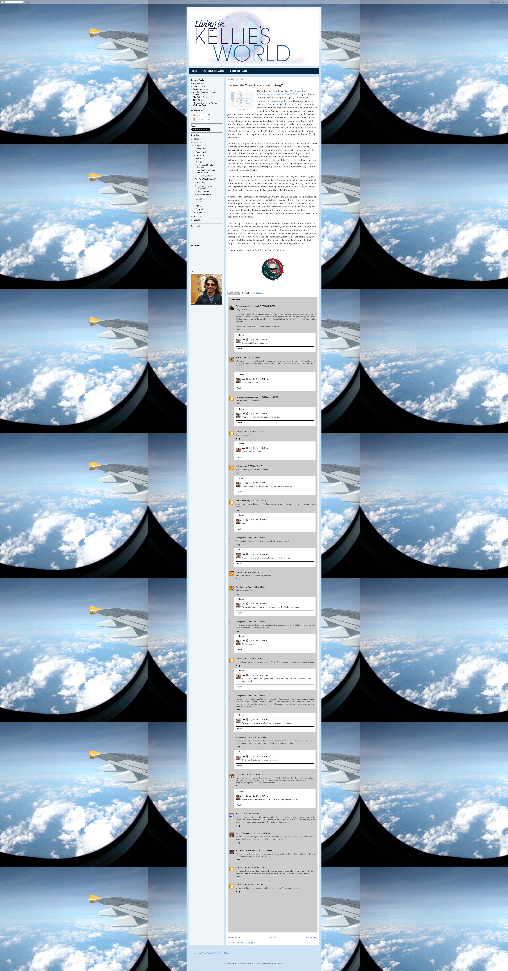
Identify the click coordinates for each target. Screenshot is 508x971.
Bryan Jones (241, 501)
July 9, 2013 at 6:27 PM (256, 622)
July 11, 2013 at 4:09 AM (258, 604)
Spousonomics (199, 86)
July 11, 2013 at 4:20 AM (258, 796)
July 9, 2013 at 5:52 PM (253, 572)
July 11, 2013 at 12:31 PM (254, 867)
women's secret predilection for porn (274, 100)
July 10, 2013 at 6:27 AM (256, 737)
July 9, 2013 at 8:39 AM (251, 357)
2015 (196, 139)
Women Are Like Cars (201, 89)
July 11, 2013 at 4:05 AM (258, 379)
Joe (252, 293)
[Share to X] (233, 293)
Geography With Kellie (203, 195)
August (199, 159)
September (200, 155)
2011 (196, 220)
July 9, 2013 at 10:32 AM (254, 466)
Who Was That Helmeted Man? (207, 179)
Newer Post (234, 937)
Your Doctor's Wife (243, 850)
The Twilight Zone (200, 97)
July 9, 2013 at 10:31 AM (254, 431)
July (198, 162)
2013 (196, 146)
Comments (199, 120)
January (199, 212)
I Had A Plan (198, 100)
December (200, 149)
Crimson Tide (198, 83)
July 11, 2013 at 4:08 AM (258, 554)
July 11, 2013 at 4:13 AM (258, 675)
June (198, 199)
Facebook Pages (238, 71)
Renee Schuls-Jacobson (246, 306)
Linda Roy (240, 774)
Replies (241, 335)
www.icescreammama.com (247, 397)
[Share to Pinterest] (238, 293)
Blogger (279, 963)
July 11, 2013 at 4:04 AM (258, 340)
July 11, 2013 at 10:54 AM (260, 833)
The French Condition (203, 176)
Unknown (240, 431)
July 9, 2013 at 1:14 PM (256, 538)
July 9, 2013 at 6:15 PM (257, 587)
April (198, 206)
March (198, 209)
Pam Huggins (241, 587)
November (200, 152)
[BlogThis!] (231, 293)
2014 (196, 142)
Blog (194, 71)
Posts (197, 115)
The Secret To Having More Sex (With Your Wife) (205, 104)
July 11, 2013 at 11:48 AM (262, 850)
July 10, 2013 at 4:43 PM (254, 774)
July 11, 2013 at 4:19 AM (258, 756)
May (198, 202)
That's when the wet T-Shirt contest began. (205, 171)
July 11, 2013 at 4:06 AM (258, 483)
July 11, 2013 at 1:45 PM (253, 884)
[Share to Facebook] (236, 293)
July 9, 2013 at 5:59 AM (265, 306)
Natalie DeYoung (242, 833)
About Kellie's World (213, 71)
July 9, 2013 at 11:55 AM (256, 501)
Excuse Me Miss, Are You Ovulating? (205, 187)
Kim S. (238, 814)
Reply (238, 330)
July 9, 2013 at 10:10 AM (268, 397)
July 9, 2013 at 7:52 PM (256, 696)
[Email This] (228, 293)
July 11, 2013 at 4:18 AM (258, 720)
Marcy (238, 357)
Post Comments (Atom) (247, 943)
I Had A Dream (201, 183)
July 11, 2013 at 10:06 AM (252, 814)
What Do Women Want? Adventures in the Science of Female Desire (282, 92)
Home (273, 937)
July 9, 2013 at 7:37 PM (253, 659)
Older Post (312, 937)
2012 (196, 216)
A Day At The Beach (203, 191)
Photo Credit (241, 109)
